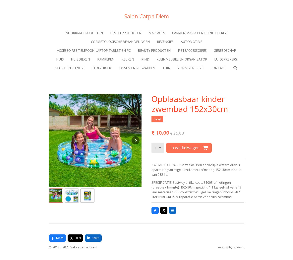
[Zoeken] (235, 68)
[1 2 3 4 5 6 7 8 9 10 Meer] (157, 148)
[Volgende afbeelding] (136, 140)
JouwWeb (238, 247)
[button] (56, 196)
